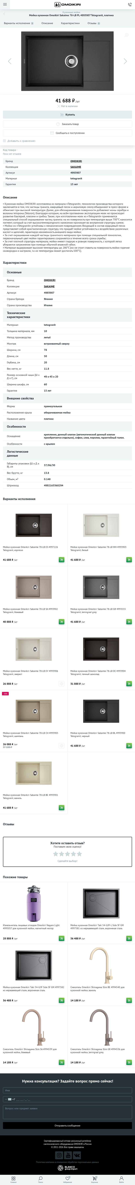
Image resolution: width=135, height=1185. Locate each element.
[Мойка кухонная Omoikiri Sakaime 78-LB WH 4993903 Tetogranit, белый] (101, 525)
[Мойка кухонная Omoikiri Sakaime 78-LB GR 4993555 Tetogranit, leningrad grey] (101, 587)
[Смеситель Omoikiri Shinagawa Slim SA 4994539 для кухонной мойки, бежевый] (33, 1027)
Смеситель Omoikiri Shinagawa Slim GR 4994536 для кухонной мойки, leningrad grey (97, 1051)
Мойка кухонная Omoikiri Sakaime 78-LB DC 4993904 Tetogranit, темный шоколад (98, 672)
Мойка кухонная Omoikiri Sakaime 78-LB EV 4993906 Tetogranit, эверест (30, 672)
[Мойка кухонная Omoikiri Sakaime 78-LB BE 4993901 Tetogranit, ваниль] (33, 773)
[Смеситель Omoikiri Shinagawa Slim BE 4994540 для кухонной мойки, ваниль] (101, 965)
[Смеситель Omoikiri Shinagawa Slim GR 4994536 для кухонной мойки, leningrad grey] (101, 1027)
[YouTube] (68, 1155)
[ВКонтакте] (77, 1155)
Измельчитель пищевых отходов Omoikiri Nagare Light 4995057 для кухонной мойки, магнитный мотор (31, 927)
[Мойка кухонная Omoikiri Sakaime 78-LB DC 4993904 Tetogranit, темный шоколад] (101, 649)
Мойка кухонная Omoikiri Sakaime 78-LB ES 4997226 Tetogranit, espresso (30, 549)
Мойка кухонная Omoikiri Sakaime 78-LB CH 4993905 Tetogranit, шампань (30, 734)
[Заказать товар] (61, 683)
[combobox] (9, 1099)
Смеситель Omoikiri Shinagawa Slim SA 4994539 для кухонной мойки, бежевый (30, 1051)
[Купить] (61, 559)
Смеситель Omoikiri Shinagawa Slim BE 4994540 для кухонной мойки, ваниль (97, 989)
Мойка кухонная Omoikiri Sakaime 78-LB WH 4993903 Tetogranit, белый (98, 549)
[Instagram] (59, 1155)
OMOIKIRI (76, 161)
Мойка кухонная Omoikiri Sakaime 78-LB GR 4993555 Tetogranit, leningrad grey (98, 611)
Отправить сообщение (67, 1125)
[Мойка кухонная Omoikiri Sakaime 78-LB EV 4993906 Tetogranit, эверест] (33, 649)
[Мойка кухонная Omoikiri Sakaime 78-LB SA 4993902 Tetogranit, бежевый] (33, 587)
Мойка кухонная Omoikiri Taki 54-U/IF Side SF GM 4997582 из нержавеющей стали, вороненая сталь (33, 989)
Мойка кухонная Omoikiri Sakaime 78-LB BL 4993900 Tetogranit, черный (97, 734)
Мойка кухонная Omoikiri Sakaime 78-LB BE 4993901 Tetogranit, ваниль (30, 796)
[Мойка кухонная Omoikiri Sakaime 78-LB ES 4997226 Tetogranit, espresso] (33, 525)
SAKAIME (75, 166)
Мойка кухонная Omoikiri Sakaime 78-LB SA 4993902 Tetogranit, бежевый (30, 611)
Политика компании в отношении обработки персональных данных (67, 1162)
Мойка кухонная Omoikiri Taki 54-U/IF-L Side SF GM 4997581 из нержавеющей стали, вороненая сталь (97, 927)
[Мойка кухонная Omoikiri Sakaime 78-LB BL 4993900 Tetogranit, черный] (101, 711)
